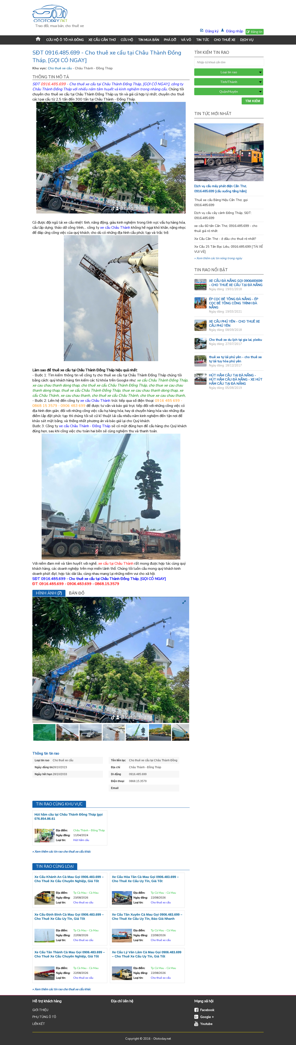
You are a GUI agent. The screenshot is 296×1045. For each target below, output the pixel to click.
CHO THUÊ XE (224, 40)
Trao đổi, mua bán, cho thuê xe (59, 25)
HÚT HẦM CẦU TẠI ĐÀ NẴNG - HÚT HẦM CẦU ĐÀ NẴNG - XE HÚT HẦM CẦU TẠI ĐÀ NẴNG (235, 379)
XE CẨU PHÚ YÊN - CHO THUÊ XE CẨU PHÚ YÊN (234, 323)
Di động (116, 774)
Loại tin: (61, 840)
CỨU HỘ (127, 40)
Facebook (207, 1010)
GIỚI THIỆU (40, 1010)
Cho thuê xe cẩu (60, 68)
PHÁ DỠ (170, 40)
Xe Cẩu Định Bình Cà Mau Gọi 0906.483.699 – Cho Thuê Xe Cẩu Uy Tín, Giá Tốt (69, 916)
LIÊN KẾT (38, 1024)
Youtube (206, 1024)
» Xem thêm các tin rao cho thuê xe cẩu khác (61, 852)
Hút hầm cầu (81, 840)
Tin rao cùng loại (55, 866)
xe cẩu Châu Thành (115, 227)
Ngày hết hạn (43, 774)
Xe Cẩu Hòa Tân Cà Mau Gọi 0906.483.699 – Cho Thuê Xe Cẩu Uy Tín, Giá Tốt (145, 879)
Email (114, 788)
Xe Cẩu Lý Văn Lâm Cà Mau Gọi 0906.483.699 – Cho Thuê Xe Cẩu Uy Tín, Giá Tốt (146, 954)
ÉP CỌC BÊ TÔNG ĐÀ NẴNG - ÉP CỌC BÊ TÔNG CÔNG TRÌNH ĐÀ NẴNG (233, 303)
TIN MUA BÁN (148, 40)
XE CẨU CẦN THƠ (102, 40)
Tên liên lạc (118, 760)
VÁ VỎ (186, 40)
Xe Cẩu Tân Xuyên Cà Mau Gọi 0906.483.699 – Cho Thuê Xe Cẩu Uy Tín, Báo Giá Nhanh (147, 916)
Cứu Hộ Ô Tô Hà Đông (65, 40)
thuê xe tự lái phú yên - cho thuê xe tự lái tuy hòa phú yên (235, 359)
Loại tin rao (42, 760)
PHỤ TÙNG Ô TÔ (44, 1017)
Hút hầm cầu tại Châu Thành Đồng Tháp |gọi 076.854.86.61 (68, 816)
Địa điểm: (62, 830)
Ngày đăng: (63, 835)
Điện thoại (117, 781)
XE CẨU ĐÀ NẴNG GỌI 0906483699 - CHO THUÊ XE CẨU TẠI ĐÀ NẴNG (235, 283)
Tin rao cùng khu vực (59, 804)
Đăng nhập (234, 31)
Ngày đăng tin (44, 767)
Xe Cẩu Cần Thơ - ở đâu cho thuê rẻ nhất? (225, 239)
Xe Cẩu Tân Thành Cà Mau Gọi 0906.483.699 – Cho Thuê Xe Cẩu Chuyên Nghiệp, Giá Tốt (69, 954)
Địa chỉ (115, 767)
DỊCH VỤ (246, 40)
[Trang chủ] (38, 40)
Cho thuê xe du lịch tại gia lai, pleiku (235, 340)
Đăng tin (256, 32)
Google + (207, 1017)
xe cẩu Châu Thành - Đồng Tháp (85, 426)
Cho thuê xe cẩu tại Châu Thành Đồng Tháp (105, 84)
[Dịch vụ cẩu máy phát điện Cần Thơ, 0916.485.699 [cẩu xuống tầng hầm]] (238, 180)
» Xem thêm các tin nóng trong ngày (218, 258)
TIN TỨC (202, 40)
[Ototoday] (59, 14)
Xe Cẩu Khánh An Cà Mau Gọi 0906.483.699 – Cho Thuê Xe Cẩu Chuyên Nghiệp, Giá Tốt (69, 879)
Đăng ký (212, 31)
